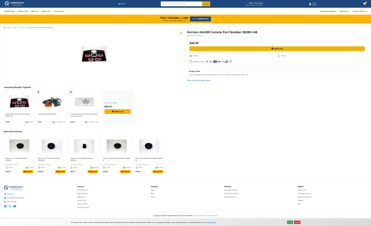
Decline (297, 222)
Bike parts (81, 197)
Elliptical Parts (23, 11)
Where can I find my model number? (199, 80)
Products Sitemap (230, 190)
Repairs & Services (304, 197)
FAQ (299, 204)
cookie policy (212, 222)
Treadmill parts (82, 190)
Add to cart (278, 49)
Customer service (304, 193)
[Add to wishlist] (181, 33)
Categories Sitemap (231, 193)
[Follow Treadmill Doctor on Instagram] (10, 206)
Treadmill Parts (9, 11)
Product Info (194, 71)
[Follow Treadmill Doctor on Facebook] (5, 206)
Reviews (300, 200)
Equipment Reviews (327, 11)
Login (314, 3)
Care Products (59, 11)
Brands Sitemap (230, 197)
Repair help (302, 190)
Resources (343, 11)
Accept (290, 222)
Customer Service (358, 11)
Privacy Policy (213, 216)
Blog (152, 193)
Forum (153, 197)
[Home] (4, 27)
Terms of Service (200, 216)
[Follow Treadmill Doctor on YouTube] (14, 206)
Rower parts (81, 200)
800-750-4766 (256, 3)
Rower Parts (46, 11)
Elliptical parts (82, 193)
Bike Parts (35, 11)
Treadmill (14, 27)
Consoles (22, 27)
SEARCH (206, 4)
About (153, 190)
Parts (9, 27)
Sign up (314, 5)
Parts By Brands (83, 207)
